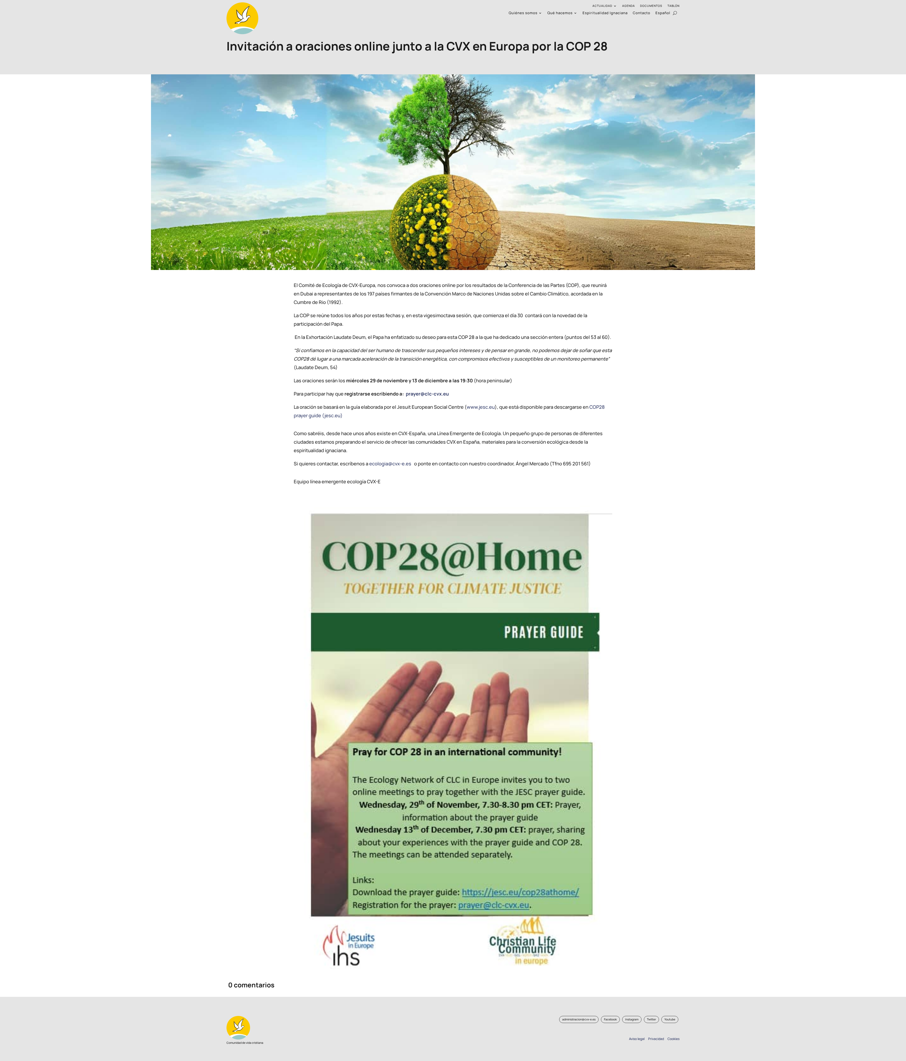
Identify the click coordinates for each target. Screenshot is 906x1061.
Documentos (651, 6)
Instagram (631, 1019)
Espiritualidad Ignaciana (605, 13)
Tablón (673, 6)
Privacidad (655, 1038)
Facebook (610, 1019)
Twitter (651, 1019)
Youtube (669, 1019)
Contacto (641, 13)
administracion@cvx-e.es (579, 1019)
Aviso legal (637, 1038)
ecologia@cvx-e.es (390, 463)
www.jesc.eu (481, 407)
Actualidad (602, 6)
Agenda (628, 6)
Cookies (673, 1038)
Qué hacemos (560, 13)
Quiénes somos (523, 13)
